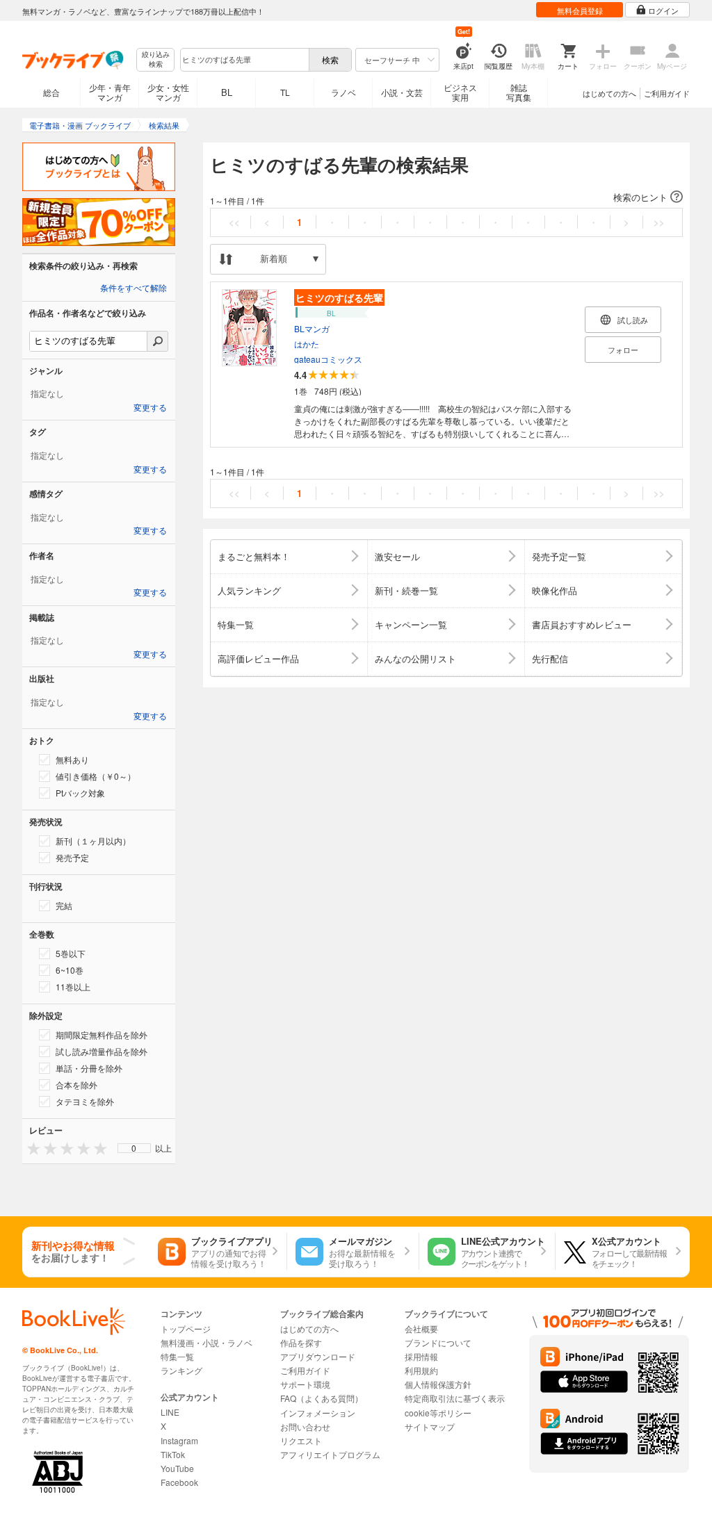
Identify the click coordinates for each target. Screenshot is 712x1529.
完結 (64, 905)
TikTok (173, 1454)
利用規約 (421, 1370)
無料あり (72, 759)
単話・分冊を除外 (89, 1068)
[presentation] (30, 1147)
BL (226, 92)
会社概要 (421, 1328)
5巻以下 (71, 953)
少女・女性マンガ (168, 92)
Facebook (179, 1482)
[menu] (134, 1148)
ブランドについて (438, 1342)
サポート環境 (305, 1384)
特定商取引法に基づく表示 (455, 1398)
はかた (306, 344)
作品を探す (301, 1342)
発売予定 (72, 857)
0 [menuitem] (133, 1148)
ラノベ (343, 92)
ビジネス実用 (460, 92)
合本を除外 (76, 1084)
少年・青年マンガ (110, 92)
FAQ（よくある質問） (321, 1398)
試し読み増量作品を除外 (101, 1051)
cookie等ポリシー (438, 1412)
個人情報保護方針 (438, 1384)
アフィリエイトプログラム (330, 1454)
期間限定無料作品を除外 (101, 1034)
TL (285, 92)
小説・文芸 (402, 92)
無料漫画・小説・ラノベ (206, 1342)
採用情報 (421, 1356)
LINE (170, 1412)
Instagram (179, 1440)
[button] (446, 197)
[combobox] (244, 60)
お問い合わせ (305, 1426)
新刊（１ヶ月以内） (93, 841)
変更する (150, 408)
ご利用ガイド (667, 93)
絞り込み (156, 59)
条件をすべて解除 (133, 288)
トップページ (186, 1328)
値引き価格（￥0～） (96, 776)
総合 (51, 92)
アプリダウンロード (317, 1356)
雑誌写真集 (518, 92)
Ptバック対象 (80, 793)
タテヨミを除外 (85, 1101)
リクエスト (301, 1440)
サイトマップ (430, 1426)
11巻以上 (73, 986)
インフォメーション (317, 1412)
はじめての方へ (609, 93)
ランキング (181, 1370)
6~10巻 (69, 970)
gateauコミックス (328, 359)
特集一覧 (177, 1356)
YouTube (177, 1468)
